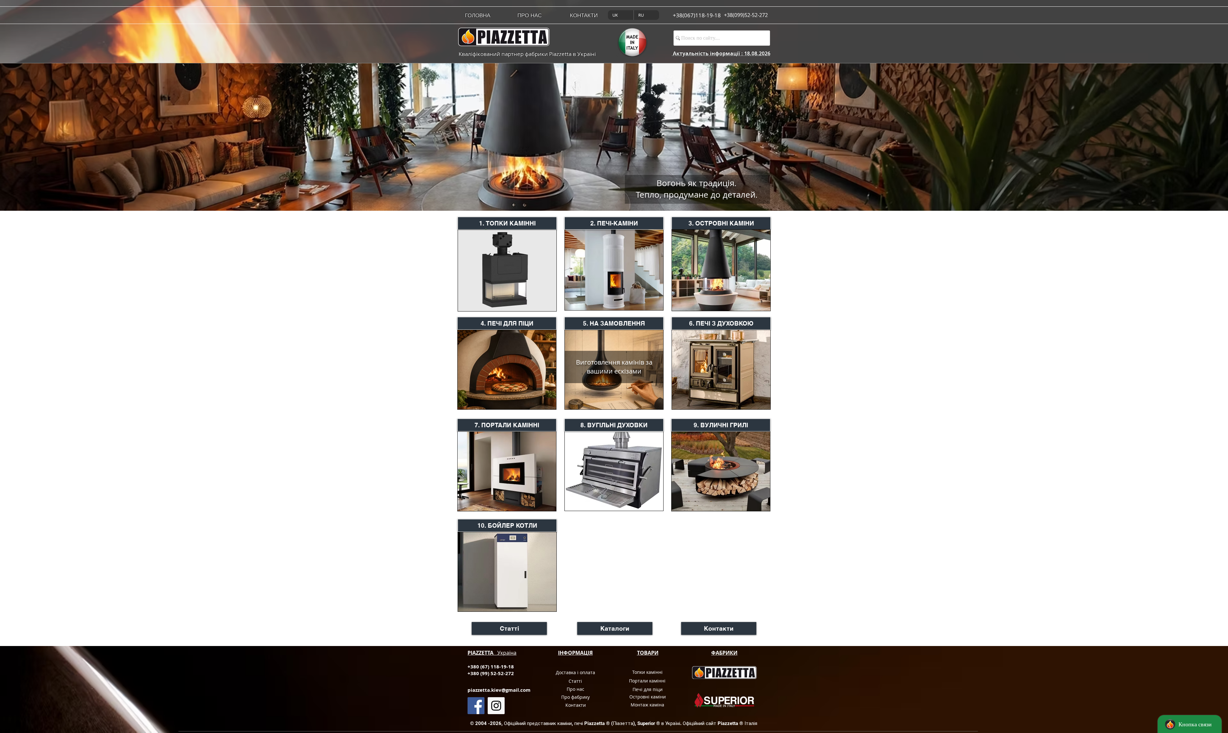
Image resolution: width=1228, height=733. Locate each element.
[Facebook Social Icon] (476, 705)
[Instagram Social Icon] (496, 705)
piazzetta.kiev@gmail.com (499, 690)
